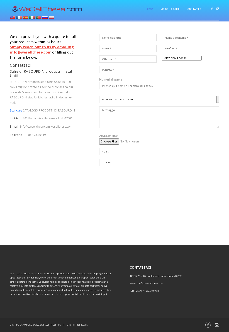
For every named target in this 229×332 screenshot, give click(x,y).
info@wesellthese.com (35, 127)
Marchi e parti (170, 9)
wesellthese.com (61, 127)
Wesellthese (49, 324)
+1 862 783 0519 (35, 135)
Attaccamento (108, 136)
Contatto (194, 9)
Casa (150, 9)
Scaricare (16, 110)
